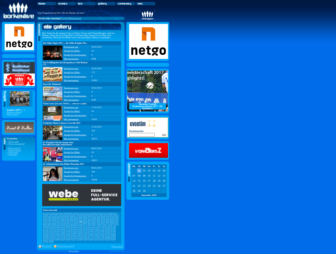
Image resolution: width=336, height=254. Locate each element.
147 (68, 233)
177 (90, 237)
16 (101, 214)
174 (73, 237)
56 (54, 220)
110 (79, 226)
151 (90, 233)
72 (49, 222)
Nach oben (117, 246)
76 (67, 222)
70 (116, 220)
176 (85, 237)
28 (81, 216)
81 (89, 222)
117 (45, 229)
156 (45, 235)
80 (85, 222)
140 (102, 231)
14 (92, 214)
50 (103, 218)
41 (63, 218)
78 (76, 222)
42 (67, 218)
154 (107, 233)
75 (63, 222)
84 (103, 222)
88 (45, 224)
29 (85, 216)
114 (102, 226)
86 (112, 222)
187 (73, 239)
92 (63, 224)
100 (99, 224)
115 (107, 226)
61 (76, 220)
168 (113, 235)
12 (83, 214)
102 (110, 224)
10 (75, 214)
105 (51, 226)
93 (67, 224)
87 (116, 222)
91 (58, 224)
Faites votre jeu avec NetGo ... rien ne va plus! (65, 103)
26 (72, 216)
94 (72, 224)
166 (102, 235)
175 (79, 237)
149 (79, 233)
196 (51, 241)
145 (57, 233)
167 (107, 235)
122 (73, 229)
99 (94, 224)
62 (81, 220)
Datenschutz (14, 150)
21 (49, 216)
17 (106, 214)
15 (97, 214)
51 (107, 218)
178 (96, 237)
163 (85, 235)
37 (45, 218)
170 (51, 237)
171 (57, 237)
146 (62, 233)
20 (45, 216)
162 (79, 235)
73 (54, 222)
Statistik (12, 154)
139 (96, 231)
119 (57, 229)
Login (64, 18)
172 (62, 237)
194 (113, 239)
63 (85, 220)
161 (73, 235)
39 (54, 218)
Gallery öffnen (14, 112)
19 (115, 214)
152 (96, 233)
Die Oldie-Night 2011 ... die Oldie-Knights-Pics (65, 43)
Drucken (47, 246)
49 (98, 218)
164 (90, 235)
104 (45, 226)
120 (62, 229)
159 (62, 235)
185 (62, 239)
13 (88, 214)
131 (51, 231)
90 (54, 224)
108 (68, 226)
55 (49, 220)
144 (51, 233)
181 (113, 237)
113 (96, 226)
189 (85, 239)
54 (45, 220)
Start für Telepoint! (52, 84)
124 (85, 229)
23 (58, 216)
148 (73, 233)
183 (51, 239)
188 (79, 239)
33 (103, 216)
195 (45, 241)
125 (90, 229)
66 (98, 220)
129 (113, 229)
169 (45, 237)
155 (113, 233)
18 (110, 214)
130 (45, 231)
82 (94, 222)
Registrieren (75, 18)
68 (107, 220)
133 (62, 231)
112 (90, 226)
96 (81, 224)
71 (45, 222)
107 (62, 226)
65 (94, 220)
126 (96, 229)
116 (113, 226)
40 (58, 218)
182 (45, 239)
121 (68, 229)
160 (68, 235)
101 (105, 224)
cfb (39, 13)
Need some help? (66, 246)
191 (96, 239)
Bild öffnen (13, 114)
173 (68, 237)
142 (113, 231)
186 (68, 239)
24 (63, 216)
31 (94, 216)
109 (73, 226)
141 (107, 231)
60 (72, 220)
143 (45, 233)
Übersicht (13, 142)
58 (63, 220)
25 (67, 216)
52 (112, 218)
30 (89, 216)
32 (98, 216)
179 (102, 237)
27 (76, 216)
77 (72, 222)
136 (79, 231)
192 (102, 239)
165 (96, 235)
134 (68, 231)
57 (58, 220)
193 (107, 239)
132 (57, 231)
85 (107, 222)
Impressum (14, 148)
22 (54, 216)
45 (81, 218)
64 (89, 220)
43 (72, 218)
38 (49, 218)
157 (51, 235)
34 (107, 216)
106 (57, 226)
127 (102, 229)
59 (67, 220)
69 (112, 220)
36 (116, 216)
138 (90, 231)
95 (76, 224)
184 (57, 239)
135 (73, 231)
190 (90, 239)
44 (76, 218)
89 (49, 224)
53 (116, 218)
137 (85, 231)
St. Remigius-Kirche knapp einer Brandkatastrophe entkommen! (58, 143)
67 (103, 220)
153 (102, 233)
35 (112, 216)
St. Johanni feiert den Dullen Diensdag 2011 (63, 164)
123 (79, 229)
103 (116, 224)
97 (85, 224)
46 (85, 218)
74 (58, 222)
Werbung (13, 152)
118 (51, 229)
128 (107, 229)
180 (107, 237)
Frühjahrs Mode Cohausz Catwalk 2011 (61, 123)
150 (85, 233)
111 (85, 226)
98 (89, 224)
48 (94, 218)
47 (89, 218)
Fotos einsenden (16, 144)
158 (57, 235)
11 (79, 214)
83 (98, 222)
